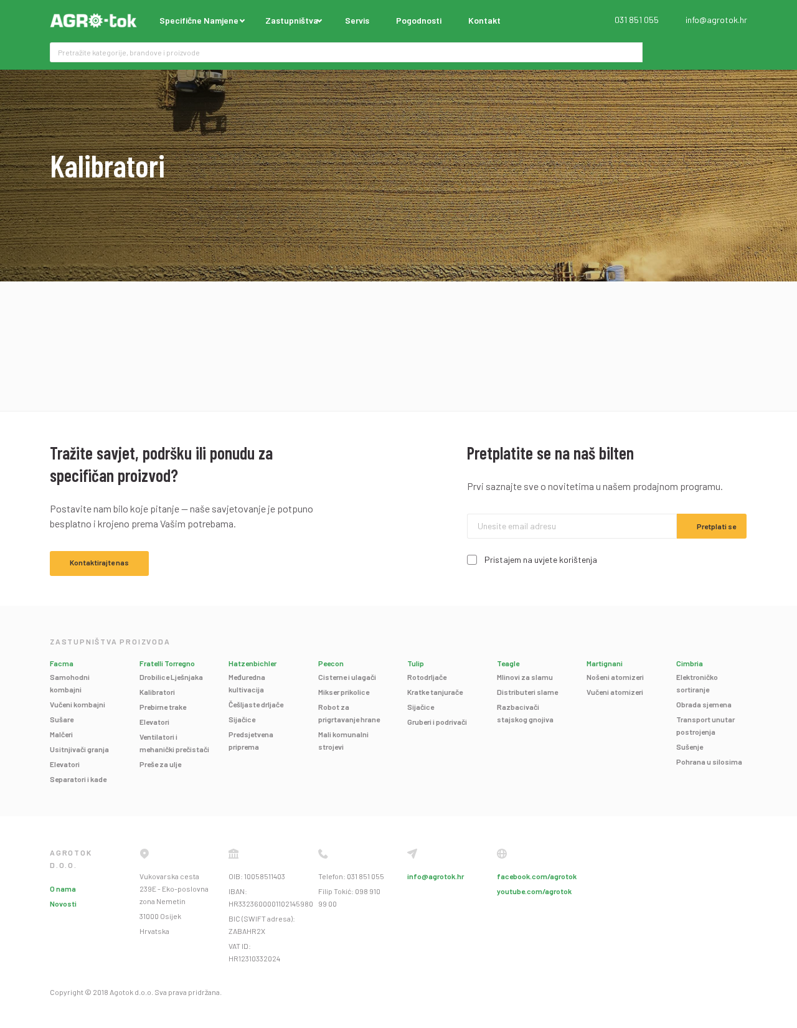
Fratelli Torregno (167, 663)
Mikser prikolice (343, 691)
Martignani (605, 663)
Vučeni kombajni (77, 704)
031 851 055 (637, 19)
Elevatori (65, 764)
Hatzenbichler (252, 663)
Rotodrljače (426, 676)
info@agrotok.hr (716, 19)
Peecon (331, 663)
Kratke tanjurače (435, 691)
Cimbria (689, 663)
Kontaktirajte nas (99, 562)
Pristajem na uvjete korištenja (540, 559)
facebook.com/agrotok (537, 876)
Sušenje (689, 746)
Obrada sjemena (704, 704)
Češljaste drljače (256, 704)
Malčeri (61, 734)
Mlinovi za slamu (525, 676)
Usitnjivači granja (79, 749)
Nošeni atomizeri (615, 676)
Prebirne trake (162, 706)
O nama (63, 888)
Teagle (508, 663)
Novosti (63, 903)
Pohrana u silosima (709, 761)
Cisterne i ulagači (347, 676)
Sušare (61, 719)
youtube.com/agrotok (534, 891)
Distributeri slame (527, 691)
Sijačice (242, 719)
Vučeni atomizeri (615, 691)
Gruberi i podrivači (437, 721)
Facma (61, 663)
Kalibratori (157, 691)
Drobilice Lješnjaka (171, 676)
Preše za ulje (160, 764)
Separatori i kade (78, 779)
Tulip (415, 663)
